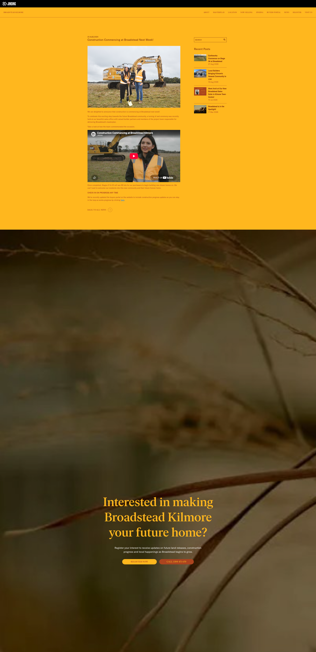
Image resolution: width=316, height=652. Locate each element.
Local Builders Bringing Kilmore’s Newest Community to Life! (217, 75)
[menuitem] (102, 12)
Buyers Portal (274, 12)
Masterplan (219, 12)
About (206, 12)
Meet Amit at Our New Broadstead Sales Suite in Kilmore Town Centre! (217, 92)
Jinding (259, 12)
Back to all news (97, 210)
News (286, 12)
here (122, 200)
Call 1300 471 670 (176, 561)
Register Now (139, 561)
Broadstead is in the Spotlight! (216, 107)
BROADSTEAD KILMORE (13, 12)
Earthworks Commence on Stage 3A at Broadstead (216, 58)
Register (297, 12)
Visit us (308, 12)
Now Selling (246, 12)
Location (232, 12)
